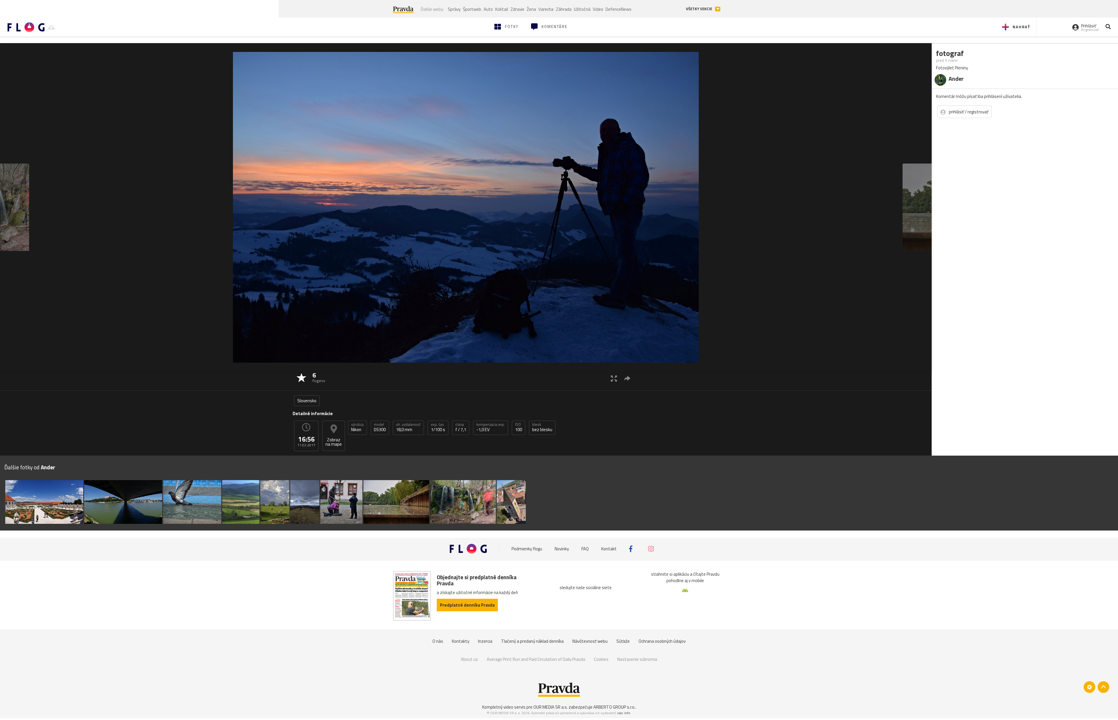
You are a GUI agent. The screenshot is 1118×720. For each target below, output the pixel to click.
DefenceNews (618, 9)
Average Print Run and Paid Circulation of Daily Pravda (536, 659)
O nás (437, 641)
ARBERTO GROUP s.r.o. (614, 707)
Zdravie (517, 9)
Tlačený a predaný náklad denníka (532, 641)
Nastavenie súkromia (637, 659)
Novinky (562, 548)
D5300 (380, 427)
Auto (488, 9)
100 (518, 427)
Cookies (601, 659)
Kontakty (460, 641)
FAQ (585, 548)
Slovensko (306, 400)
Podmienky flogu (527, 548)
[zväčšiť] (614, 378)
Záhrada (564, 9)
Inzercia (485, 641)
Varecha (545, 9)
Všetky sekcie (699, 9)
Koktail (501, 9)
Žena (531, 9)
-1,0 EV (490, 427)
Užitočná (582, 9)
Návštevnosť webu (590, 641)
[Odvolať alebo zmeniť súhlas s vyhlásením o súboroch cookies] (1089, 687)
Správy (454, 9)
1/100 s (438, 427)
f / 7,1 (460, 427)
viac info (623, 713)
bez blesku (542, 427)
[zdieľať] (627, 378)
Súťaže (623, 641)
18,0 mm (408, 427)
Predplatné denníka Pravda (467, 605)
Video (598, 9)
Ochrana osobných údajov (662, 641)
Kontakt (609, 548)
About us (469, 659)
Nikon (357, 427)
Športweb (472, 9)
